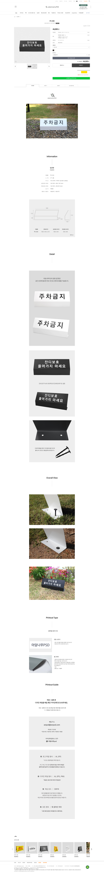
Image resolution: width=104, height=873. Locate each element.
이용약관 (23, 862)
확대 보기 (16, 62)
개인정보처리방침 (29, 862)
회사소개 (19, 862)
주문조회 (70, 1)
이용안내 (35, 862)
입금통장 (39, 862)
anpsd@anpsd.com (42, 867)
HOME (15, 862)
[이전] (15, 66)
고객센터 (80, 1)
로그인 (57, 1)
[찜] (88, 72)
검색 (89, 1)
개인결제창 (85, 1)
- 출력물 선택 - (55, 54)
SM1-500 (88, 855)
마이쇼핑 (65, 1)
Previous (90, 7)
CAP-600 (52, 855)
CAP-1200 (16, 855)
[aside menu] (16, 6)
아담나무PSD (60, 42)
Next (90, 6)
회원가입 (60, 1)
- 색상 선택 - (55, 47)
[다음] (49, 66)
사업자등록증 (45, 862)
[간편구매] (84, 72)
